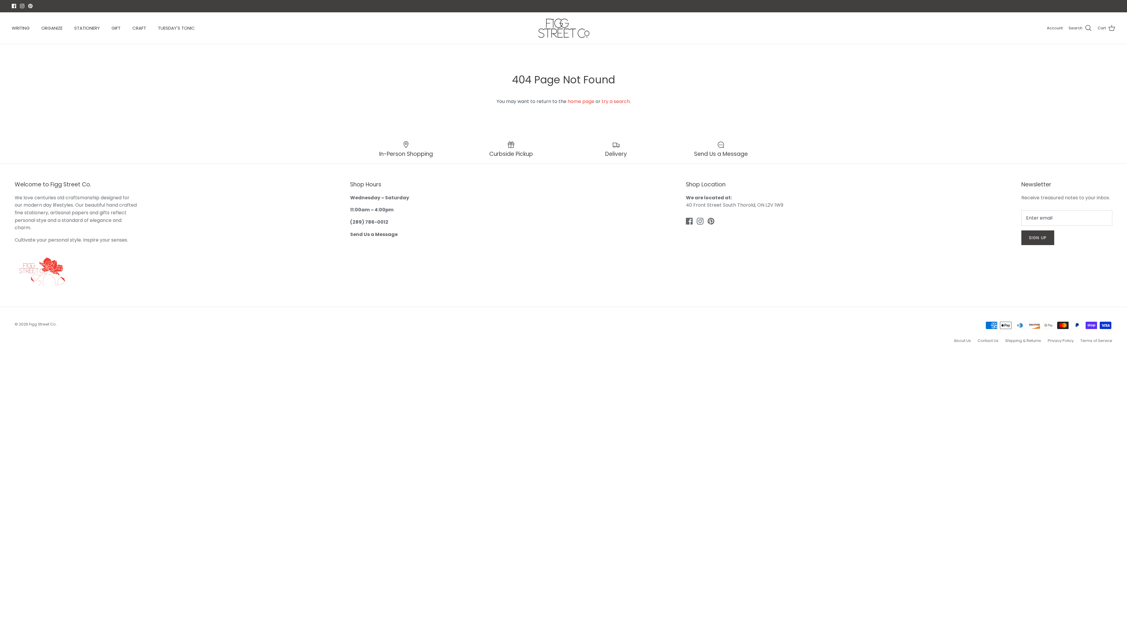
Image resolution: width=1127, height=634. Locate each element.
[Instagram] (563, 356)
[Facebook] (555, 356)
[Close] (620, 259)
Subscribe (563, 337)
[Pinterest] (572, 356)
